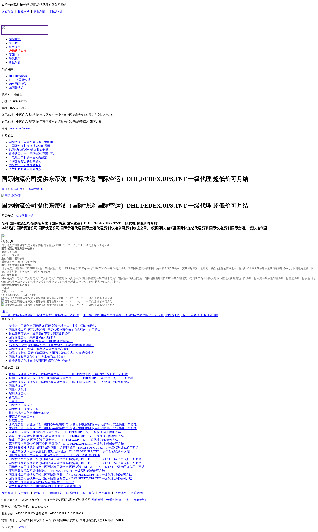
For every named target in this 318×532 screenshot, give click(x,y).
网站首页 (15, 39)
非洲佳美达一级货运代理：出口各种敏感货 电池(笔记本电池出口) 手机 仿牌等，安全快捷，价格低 (73, 428)
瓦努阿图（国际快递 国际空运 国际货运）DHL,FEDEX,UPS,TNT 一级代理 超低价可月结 (66, 443)
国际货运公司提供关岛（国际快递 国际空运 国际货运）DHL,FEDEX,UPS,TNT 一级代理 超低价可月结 (75, 463)
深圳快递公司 (17, 393)
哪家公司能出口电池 (22, 416)
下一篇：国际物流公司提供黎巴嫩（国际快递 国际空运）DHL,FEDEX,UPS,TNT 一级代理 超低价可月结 (150, 315)
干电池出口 (16, 401)
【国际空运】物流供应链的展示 (29, 145)
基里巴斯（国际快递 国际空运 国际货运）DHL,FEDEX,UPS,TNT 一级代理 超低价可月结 (66, 436)
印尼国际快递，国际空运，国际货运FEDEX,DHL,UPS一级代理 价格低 (54, 455)
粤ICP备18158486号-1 (132, 499)
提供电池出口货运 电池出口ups (29, 412)
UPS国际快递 (17, 83)
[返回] (5, 311)
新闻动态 (56, 492)
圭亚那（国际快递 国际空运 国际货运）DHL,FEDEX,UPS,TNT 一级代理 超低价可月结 (65, 432)
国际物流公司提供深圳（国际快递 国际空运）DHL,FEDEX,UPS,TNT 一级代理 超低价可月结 (69, 381)
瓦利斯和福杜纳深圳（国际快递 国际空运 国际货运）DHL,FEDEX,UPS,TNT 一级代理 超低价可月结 (74, 447)
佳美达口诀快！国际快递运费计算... (32, 153)
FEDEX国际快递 (19, 79)
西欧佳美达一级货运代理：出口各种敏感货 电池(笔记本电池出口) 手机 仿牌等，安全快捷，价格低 (73, 424)
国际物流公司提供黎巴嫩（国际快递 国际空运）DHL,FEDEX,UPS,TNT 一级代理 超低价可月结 (70, 474)
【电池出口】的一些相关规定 (28, 157)
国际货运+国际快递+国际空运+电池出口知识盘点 (41, 341)
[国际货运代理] (11, 195)
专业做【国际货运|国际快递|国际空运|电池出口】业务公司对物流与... (53, 325)
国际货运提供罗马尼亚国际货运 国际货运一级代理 (41, 482)
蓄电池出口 (16, 397)
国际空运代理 (17, 389)
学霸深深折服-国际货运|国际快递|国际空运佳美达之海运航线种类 (51, 352)
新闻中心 (15, 54)
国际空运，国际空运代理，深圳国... (32, 142)
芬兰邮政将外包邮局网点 (25, 169)
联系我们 (15, 58)
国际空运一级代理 (20, 405)
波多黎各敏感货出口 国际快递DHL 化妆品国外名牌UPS (45, 486)
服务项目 (15, 47)
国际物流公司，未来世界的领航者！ (32, 337)
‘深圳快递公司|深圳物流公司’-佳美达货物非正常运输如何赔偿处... (51, 345)
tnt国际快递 (16, 87)
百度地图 (137, 492)
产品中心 (40, 492)
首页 (4, 188)
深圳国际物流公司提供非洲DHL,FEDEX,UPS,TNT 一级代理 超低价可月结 (57, 470)
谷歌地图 (121, 492)
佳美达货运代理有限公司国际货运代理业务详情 (40, 360)
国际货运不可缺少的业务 (25, 165)
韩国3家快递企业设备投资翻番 (29, 149)
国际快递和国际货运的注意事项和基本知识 (37, 356)
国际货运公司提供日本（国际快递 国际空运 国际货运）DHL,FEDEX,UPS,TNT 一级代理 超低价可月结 (75, 459)
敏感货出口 (16, 420)
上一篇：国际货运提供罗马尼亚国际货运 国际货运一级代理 (40, 315)
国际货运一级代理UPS (23, 408)
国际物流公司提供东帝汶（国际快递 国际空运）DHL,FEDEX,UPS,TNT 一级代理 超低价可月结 (70, 478)
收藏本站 (23, 11)
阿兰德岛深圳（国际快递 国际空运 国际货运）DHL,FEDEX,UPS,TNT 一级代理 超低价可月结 (69, 451)
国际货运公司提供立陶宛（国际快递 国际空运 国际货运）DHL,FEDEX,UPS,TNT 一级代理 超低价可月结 (76, 466)
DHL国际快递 (18, 76)
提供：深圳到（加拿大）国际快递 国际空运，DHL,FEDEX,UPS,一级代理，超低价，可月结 (68, 374)
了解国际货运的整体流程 (25, 161)
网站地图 (56, 11)
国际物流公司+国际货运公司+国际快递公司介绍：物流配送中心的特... (54, 329)
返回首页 (7, 11)
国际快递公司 (17, 385)
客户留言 (88, 492)
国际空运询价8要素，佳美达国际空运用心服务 (39, 349)
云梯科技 (112, 499)
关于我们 (15, 43)
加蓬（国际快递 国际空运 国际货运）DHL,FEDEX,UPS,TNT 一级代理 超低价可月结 (63, 439)
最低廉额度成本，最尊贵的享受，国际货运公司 (40, 333)
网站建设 (97, 499)
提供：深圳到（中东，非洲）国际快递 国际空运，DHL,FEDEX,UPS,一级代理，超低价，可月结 (71, 378)
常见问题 (40, 11)
